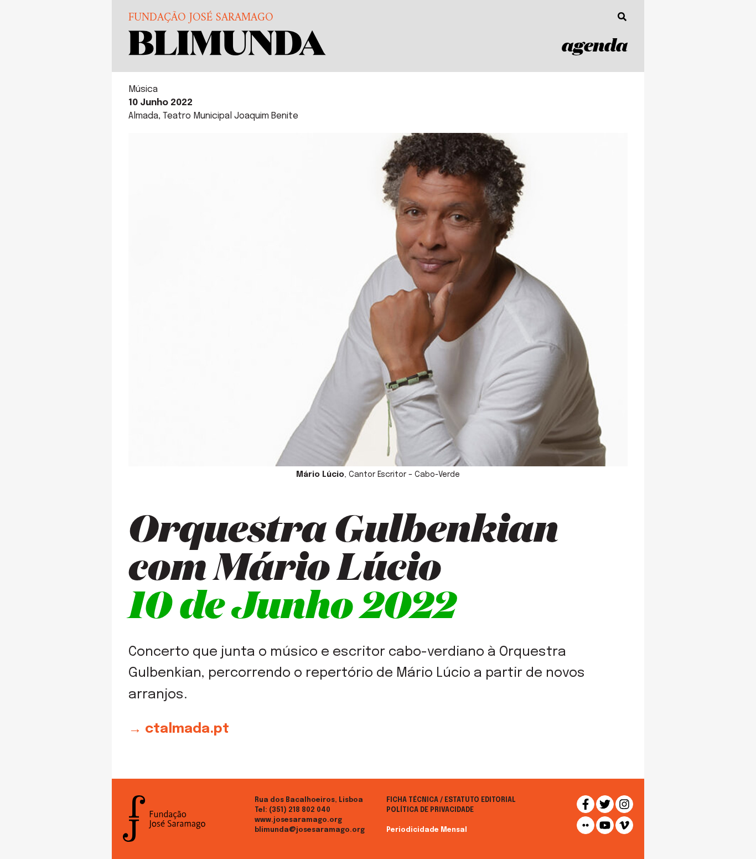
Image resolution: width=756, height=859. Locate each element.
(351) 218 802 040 (299, 810)
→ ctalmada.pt (178, 729)
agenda (595, 44)
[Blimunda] (227, 42)
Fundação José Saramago (200, 18)
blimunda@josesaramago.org (310, 830)
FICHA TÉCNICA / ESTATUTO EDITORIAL (451, 800)
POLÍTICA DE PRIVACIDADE (430, 810)
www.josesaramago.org (298, 820)
